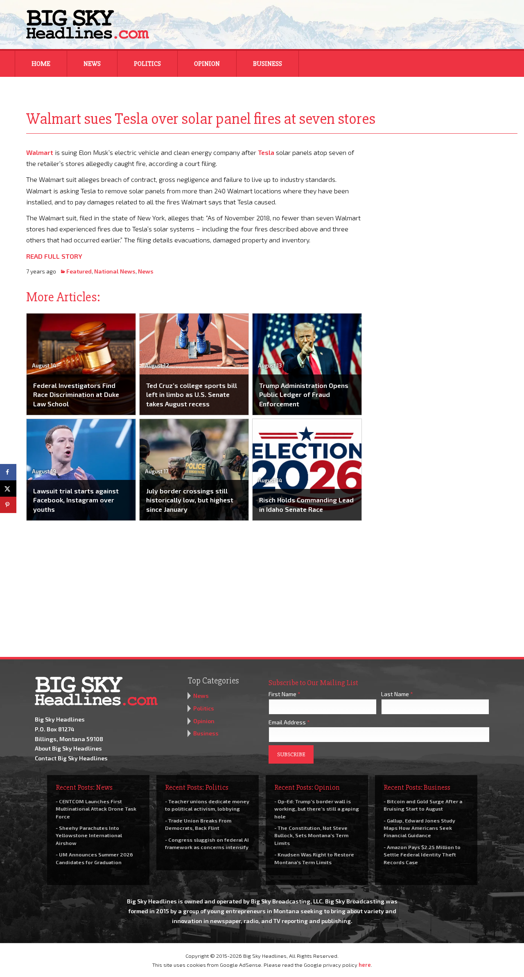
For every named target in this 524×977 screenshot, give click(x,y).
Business (267, 64)
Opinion (207, 64)
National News (115, 271)
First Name (284, 693)
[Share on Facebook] (8, 472)
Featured (79, 271)
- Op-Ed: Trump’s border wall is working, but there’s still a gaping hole (316, 808)
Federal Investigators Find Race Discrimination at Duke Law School (76, 394)
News (92, 64)
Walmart (39, 152)
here (365, 964)
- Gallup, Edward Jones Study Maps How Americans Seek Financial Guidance (419, 827)
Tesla (266, 152)
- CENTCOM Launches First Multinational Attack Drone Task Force (96, 808)
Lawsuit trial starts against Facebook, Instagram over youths (76, 500)
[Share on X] (8, 488)
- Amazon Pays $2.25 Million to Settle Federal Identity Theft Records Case (422, 854)
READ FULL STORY (54, 256)
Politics (147, 64)
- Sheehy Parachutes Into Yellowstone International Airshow (89, 835)
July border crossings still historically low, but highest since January (189, 500)
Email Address (289, 722)
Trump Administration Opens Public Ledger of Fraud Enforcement (303, 394)
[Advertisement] (445, 198)
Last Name (397, 693)
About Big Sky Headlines (68, 748)
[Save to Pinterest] (8, 505)
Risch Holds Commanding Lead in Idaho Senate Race (306, 504)
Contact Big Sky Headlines (71, 758)
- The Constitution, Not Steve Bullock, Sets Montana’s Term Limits (311, 835)
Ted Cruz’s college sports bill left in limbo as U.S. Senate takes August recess (191, 394)
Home (41, 64)
